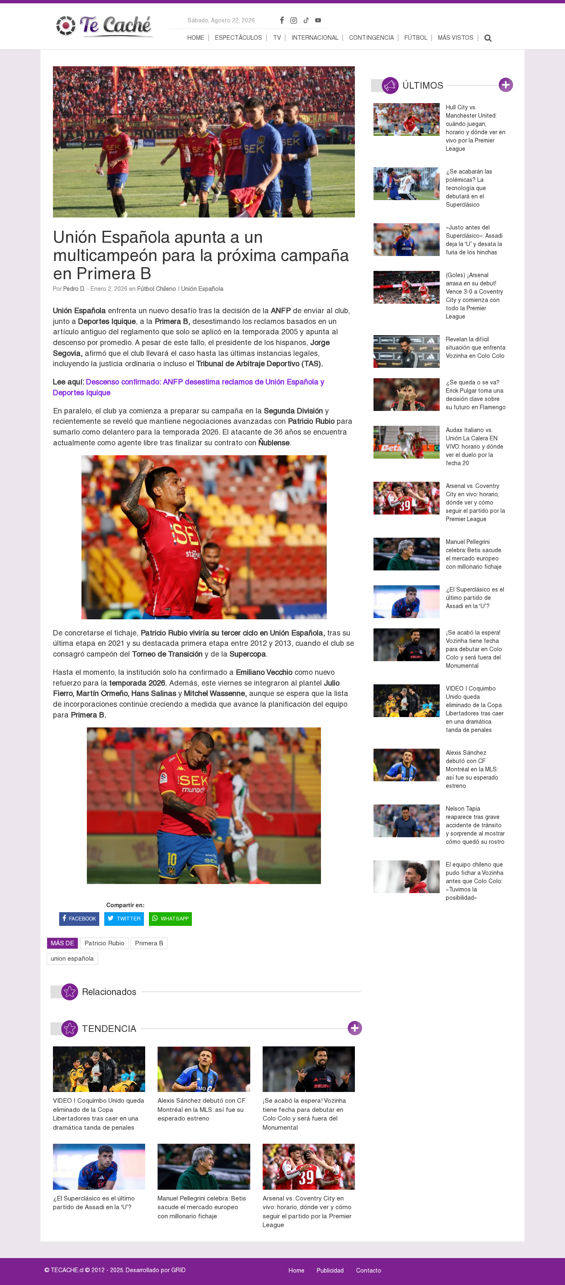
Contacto (368, 1270)
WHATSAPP (175, 919)
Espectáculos (238, 37)
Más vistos (456, 37)
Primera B (149, 943)
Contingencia (371, 37)
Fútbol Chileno (156, 288)
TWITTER (129, 919)
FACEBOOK (82, 919)
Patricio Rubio (104, 943)
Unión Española (202, 288)
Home (195, 37)
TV (277, 37)
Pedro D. (74, 288)
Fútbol (416, 37)
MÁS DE (62, 943)
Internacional (315, 37)
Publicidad (330, 1270)
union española (72, 958)
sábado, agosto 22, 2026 (221, 20)
